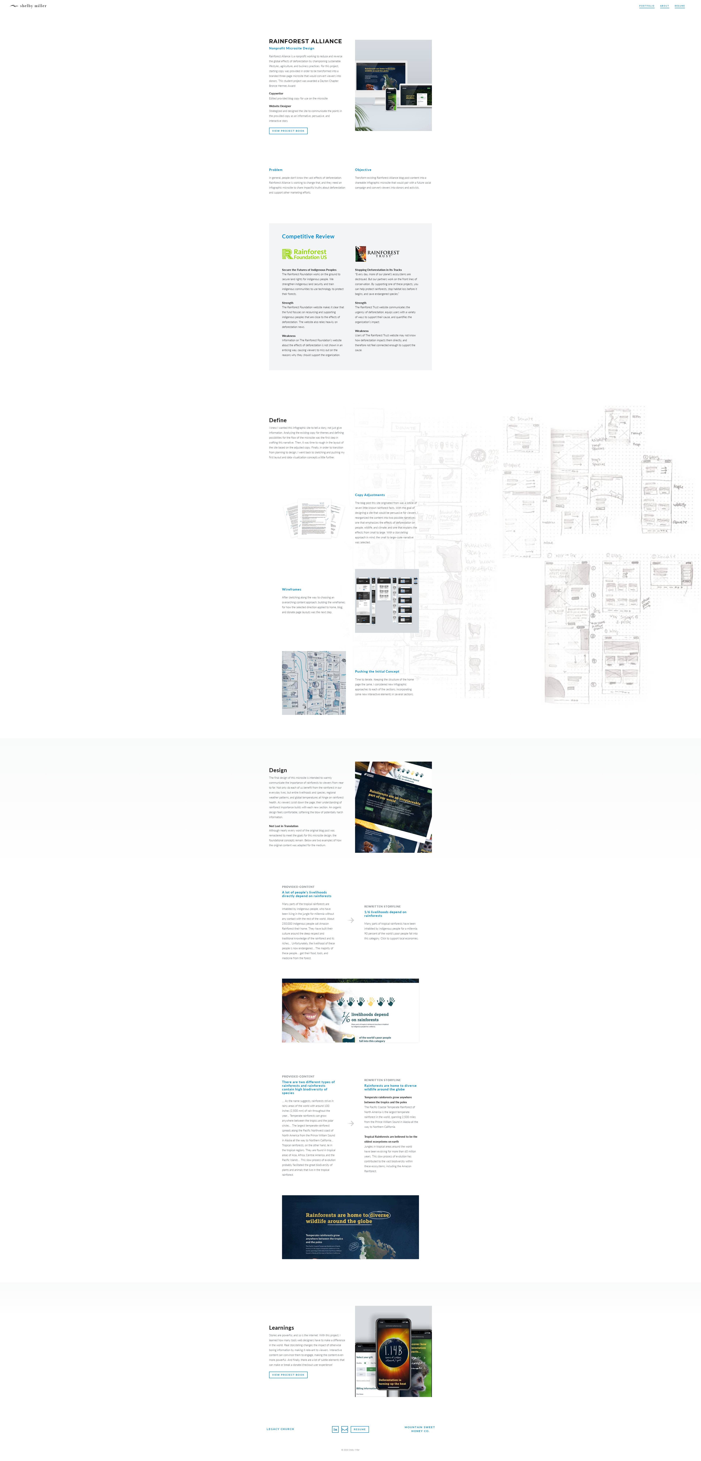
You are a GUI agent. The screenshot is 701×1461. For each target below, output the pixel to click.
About (664, 6)
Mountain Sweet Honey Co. (420, 1429)
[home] (28, 6)
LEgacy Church (280, 1429)
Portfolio (647, 6)
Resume (680, 6)
